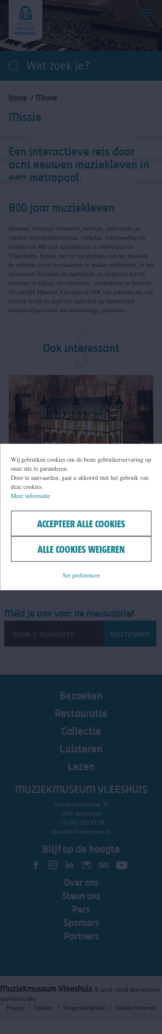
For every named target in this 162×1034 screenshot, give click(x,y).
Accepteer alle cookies (81, 524)
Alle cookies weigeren (81, 549)
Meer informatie (30, 496)
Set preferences (81, 575)
